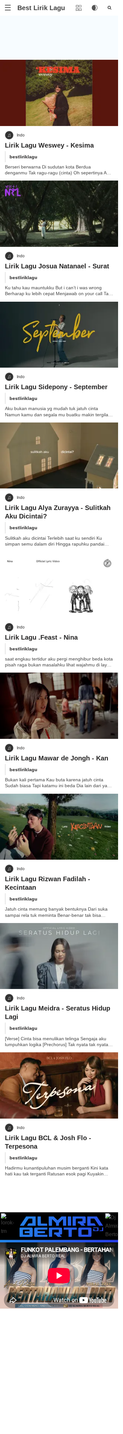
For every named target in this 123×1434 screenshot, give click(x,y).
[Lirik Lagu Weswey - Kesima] (59, 93)
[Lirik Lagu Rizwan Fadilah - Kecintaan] (59, 827)
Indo (21, 135)
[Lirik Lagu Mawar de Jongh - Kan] (59, 706)
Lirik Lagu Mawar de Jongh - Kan (56, 758)
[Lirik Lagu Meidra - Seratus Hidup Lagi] (59, 956)
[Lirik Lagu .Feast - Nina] (59, 585)
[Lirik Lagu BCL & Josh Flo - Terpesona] (59, 1085)
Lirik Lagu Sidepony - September (56, 386)
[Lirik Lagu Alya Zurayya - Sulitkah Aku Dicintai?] (59, 455)
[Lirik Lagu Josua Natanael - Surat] (59, 214)
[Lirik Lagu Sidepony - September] (59, 335)
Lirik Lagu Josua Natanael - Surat (57, 266)
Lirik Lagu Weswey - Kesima (49, 145)
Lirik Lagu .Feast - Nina (41, 637)
